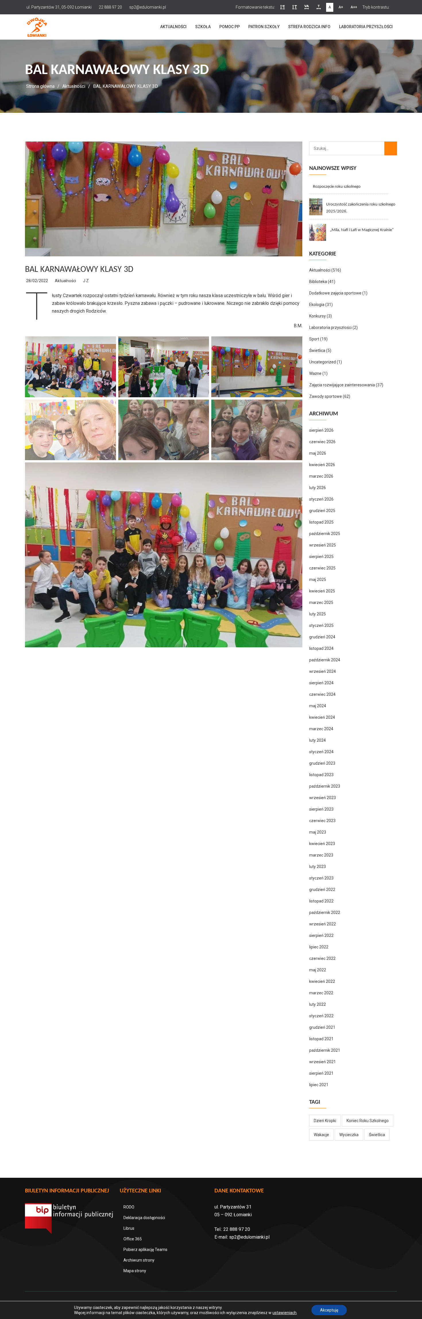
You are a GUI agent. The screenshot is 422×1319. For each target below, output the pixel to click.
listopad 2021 (321, 1039)
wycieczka (349, 1134)
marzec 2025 (321, 602)
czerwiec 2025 (322, 568)
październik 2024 (324, 660)
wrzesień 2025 (322, 545)
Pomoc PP (229, 26)
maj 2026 (317, 453)
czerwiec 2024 (322, 694)
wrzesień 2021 (322, 1062)
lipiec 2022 (318, 947)
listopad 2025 (321, 522)
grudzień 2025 (322, 510)
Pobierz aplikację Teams (145, 1249)
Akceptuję (329, 1310)
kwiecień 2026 (322, 464)
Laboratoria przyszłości (366, 26)
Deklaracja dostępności (144, 1217)
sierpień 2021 (321, 1073)
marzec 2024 (321, 729)
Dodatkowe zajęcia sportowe (335, 293)
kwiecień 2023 (322, 843)
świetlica (377, 1134)
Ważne (315, 373)
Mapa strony (134, 1270)
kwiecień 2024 (322, 717)
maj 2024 (317, 706)
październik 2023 (324, 786)
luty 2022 (317, 1004)
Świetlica (317, 350)
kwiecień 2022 (322, 981)
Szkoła (203, 26)
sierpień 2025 (321, 556)
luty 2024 (317, 740)
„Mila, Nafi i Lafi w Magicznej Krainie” (362, 230)
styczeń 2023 (321, 878)
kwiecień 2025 (322, 591)
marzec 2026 (321, 476)
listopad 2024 (321, 648)
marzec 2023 (321, 855)
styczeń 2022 (321, 1016)
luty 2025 (317, 614)
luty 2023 (317, 866)
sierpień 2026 (321, 430)
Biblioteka (318, 281)
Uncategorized (322, 362)
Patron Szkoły (264, 26)
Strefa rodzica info (309, 26)
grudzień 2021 (322, 1027)
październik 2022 (324, 912)
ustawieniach (284, 1312)
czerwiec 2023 (322, 820)
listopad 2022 (321, 901)
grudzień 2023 (322, 763)
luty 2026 (317, 487)
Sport (314, 339)
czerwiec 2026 (322, 441)
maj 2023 (317, 832)
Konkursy (317, 316)
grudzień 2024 (322, 637)
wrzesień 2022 (322, 924)
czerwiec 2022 (322, 958)
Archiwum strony (138, 1260)
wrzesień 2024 (322, 671)
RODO (128, 1207)
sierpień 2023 (321, 809)
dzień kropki (325, 1120)
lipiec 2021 (318, 1084)
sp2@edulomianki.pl (249, 1237)
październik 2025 (324, 533)
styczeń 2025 (321, 625)
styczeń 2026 (321, 499)
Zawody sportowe (325, 396)
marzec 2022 (321, 993)
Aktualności (173, 26)
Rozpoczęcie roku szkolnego (337, 187)
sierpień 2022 (321, 935)
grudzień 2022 (322, 889)
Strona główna (40, 86)
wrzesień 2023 (322, 797)
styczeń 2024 (321, 751)
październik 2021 (324, 1050)
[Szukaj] (390, 148)
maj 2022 (317, 970)
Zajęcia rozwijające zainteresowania (342, 385)
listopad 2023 (321, 774)
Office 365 (132, 1239)
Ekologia (316, 304)
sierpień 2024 (321, 683)
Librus (128, 1228)
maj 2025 (317, 579)
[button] (282, 7)
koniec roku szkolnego (367, 1120)
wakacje (321, 1134)
